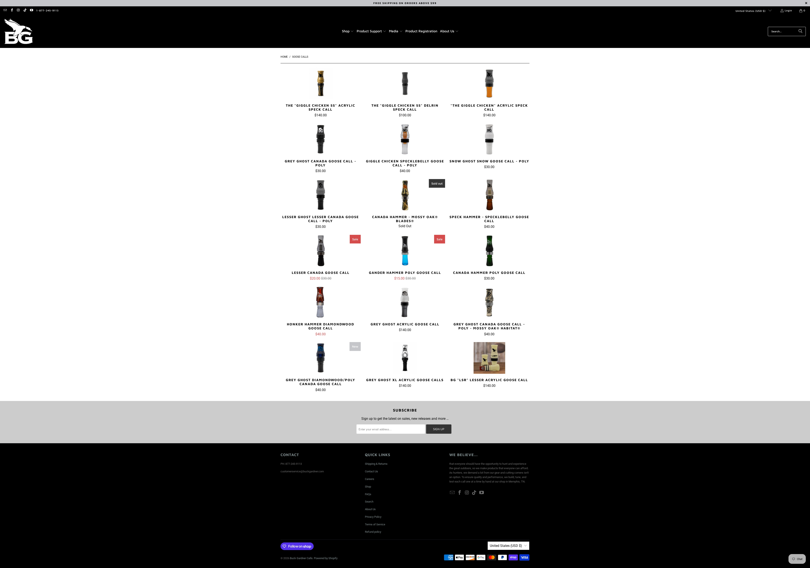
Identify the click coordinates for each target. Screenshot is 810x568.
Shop (368, 486)
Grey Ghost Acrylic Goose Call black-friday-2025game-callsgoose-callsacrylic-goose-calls (405, 302)
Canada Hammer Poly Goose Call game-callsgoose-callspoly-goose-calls (489, 250)
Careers (369, 479)
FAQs (368, 494)
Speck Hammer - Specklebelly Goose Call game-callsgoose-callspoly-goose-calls (489, 195)
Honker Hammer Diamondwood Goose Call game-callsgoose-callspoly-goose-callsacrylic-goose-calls (321, 302)
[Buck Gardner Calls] (18, 31)
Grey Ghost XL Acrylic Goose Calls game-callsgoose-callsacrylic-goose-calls (405, 358)
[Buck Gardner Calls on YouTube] (31, 10)
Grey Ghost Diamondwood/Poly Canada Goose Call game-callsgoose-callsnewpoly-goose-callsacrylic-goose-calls (321, 358)
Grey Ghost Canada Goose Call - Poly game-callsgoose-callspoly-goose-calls (321, 139)
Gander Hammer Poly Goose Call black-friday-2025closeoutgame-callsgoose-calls (405, 250)
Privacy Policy (373, 516)
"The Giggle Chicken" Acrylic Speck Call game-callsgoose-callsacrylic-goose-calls (489, 83)
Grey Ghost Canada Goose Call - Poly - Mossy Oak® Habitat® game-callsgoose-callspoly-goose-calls (489, 302)
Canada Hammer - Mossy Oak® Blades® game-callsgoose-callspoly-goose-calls (405, 195)
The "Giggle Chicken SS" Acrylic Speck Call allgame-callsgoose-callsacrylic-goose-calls (321, 83)
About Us (370, 509)
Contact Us (371, 471)
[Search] (800, 31)
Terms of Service (375, 524)
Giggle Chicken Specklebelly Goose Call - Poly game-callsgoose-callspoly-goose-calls (405, 139)
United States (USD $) (751, 10)
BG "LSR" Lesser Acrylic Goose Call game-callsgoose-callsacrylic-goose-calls (489, 358)
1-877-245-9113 (47, 10)
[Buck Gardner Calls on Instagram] (18, 10)
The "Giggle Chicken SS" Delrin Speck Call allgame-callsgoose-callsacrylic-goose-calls (405, 83)
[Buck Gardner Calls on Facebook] (11, 10)
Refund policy (373, 531)
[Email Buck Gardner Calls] (5, 10)
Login (788, 10)
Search (369, 501)
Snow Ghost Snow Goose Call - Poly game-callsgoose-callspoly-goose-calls (489, 139)
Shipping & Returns (376, 463)
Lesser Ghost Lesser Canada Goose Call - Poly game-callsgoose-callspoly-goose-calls (321, 195)
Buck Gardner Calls (301, 558)
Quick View (320, 92)
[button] (348, 31)
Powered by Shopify (326, 558)
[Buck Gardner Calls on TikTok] (25, 10)
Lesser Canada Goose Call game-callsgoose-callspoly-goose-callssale (321, 250)
